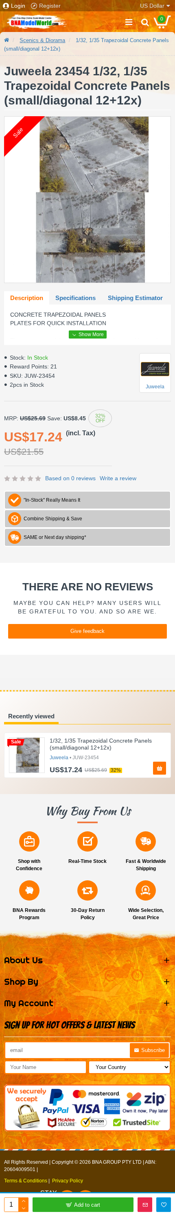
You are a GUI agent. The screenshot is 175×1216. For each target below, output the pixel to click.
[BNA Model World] (36, 22)
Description (26, 297)
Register (50, 5)
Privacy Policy (67, 1181)
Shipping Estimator (135, 297)
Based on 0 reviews (70, 478)
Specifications (75, 297)
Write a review (118, 478)
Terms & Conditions (25, 1181)
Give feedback (87, 631)
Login (18, 5)
